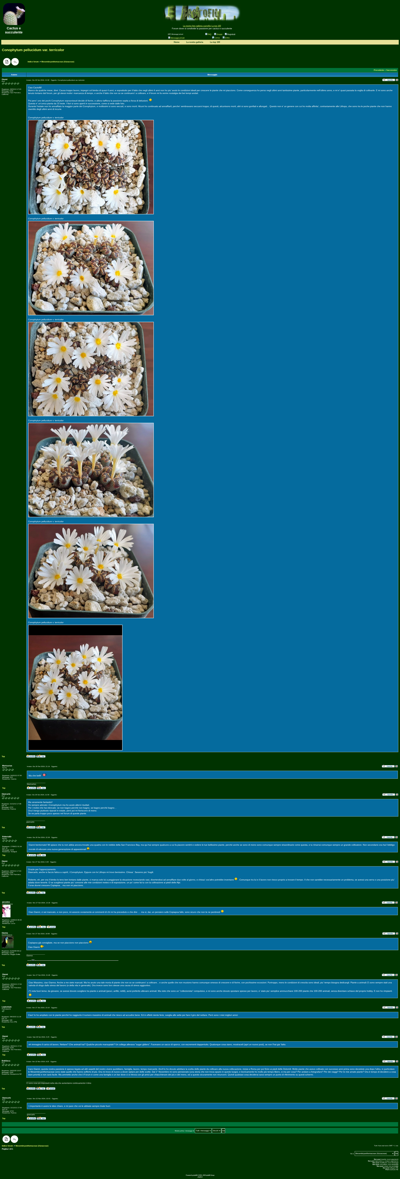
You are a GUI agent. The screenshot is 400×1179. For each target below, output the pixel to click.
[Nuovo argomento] (7, 61)
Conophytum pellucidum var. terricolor (33, 50)
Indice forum (33, 62)
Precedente (379, 70)
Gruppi (219, 34)
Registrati (231, 34)
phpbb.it (200, 1177)
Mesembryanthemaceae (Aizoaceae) (57, 62)
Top (3, 756)
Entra (227, 38)
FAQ (209, 34)
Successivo (391, 70)
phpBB (195, 1175)
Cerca (217, 38)
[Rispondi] (15, 61)
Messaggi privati (178, 38)
